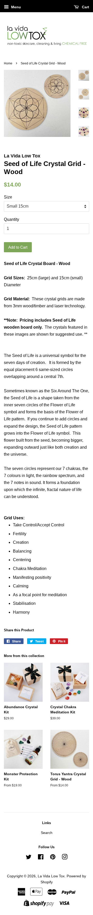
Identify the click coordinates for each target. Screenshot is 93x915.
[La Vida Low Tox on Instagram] (64, 858)
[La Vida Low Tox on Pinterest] (53, 858)
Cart (85, 7)
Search (46, 833)
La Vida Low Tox (51, 876)
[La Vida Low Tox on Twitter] (29, 858)
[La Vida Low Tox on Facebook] (41, 858)
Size (8, 197)
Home (8, 63)
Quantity (11, 219)
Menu (15, 7)
